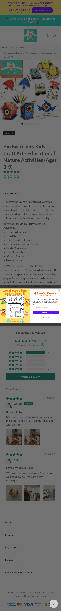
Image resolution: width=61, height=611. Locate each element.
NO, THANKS (46, 317)
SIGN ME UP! (46, 312)
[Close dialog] (59, 290)
